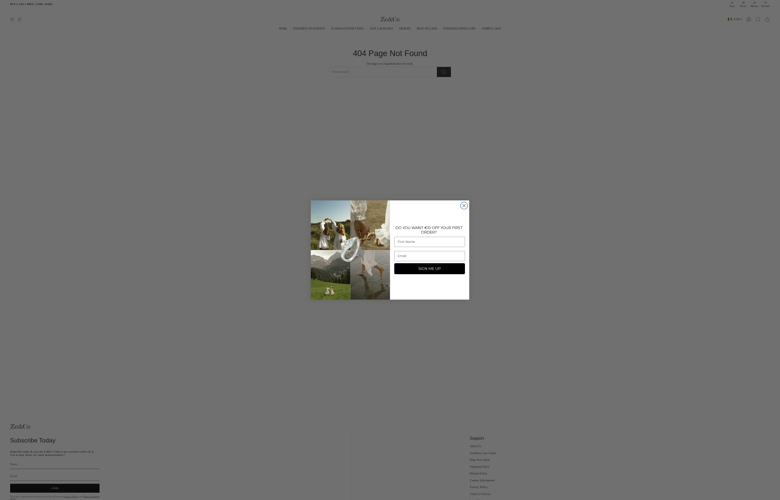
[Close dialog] (464, 205)
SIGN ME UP (429, 268)
